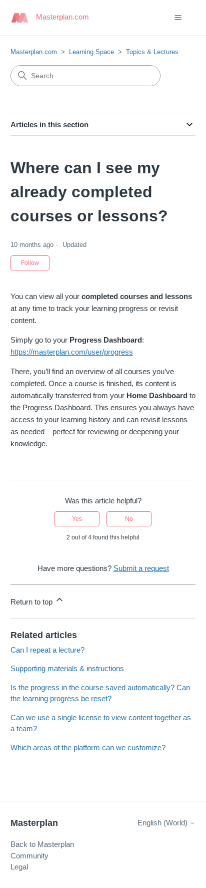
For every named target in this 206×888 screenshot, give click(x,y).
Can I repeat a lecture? (47, 650)
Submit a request (141, 568)
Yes (77, 518)
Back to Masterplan (42, 844)
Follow (30, 262)
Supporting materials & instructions (67, 668)
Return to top (32, 602)
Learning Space (91, 52)
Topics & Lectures (152, 52)
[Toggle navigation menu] (178, 18)
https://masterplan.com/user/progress (71, 352)
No (129, 518)
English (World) (164, 822)
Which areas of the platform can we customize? (88, 747)
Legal (19, 866)
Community (29, 855)
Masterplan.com (33, 52)
